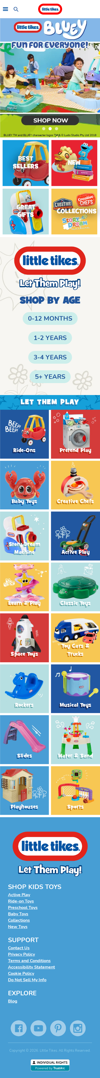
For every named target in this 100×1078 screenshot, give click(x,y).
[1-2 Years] (50, 338)
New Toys (17, 927)
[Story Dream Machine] (24, 536)
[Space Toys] (24, 638)
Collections (19, 920)
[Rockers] (24, 688)
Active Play (19, 895)
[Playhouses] (24, 790)
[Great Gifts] (26, 211)
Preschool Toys (23, 908)
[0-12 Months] (50, 318)
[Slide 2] (50, 77)
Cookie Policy (21, 973)
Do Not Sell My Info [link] (27, 980)
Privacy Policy (21, 954)
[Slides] (24, 739)
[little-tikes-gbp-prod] (50, 9)
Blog (12, 1001)
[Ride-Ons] (24, 434)
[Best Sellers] (26, 163)
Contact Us (19, 948)
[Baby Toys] (24, 485)
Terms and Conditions (29, 961)
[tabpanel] (50, 77)
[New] (74, 163)
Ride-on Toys (21, 901)
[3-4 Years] (50, 357)
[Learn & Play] (24, 587)
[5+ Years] (50, 376)
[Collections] (74, 211)
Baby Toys (18, 914)
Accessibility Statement (31, 967)
